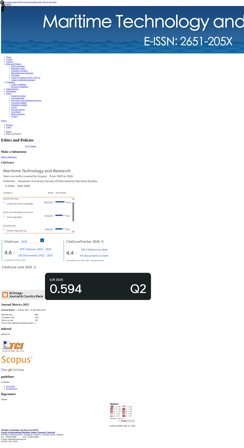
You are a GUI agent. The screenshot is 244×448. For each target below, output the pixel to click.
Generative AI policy (19, 71)
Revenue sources (18, 109)
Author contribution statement (23, 80)
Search (3, 121)
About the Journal (18, 96)
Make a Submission (9, 157)
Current (9, 59)
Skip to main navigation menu (30, 2)
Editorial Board (12, 89)
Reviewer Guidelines (19, 87)
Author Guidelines (18, 84)
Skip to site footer (50, 2)
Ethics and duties (18, 66)
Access (14, 107)
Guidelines (10, 82)
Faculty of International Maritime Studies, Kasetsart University (28, 432)
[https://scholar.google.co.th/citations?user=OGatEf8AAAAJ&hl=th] (13, 371)
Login (8, 127)
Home (8, 57)
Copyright (15, 75)
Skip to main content (9, 2)
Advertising (16, 112)
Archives (9, 62)
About (8, 94)
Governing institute (19, 103)
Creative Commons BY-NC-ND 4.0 (25, 78)
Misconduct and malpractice (22, 73)
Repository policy (18, 68)
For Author (10, 386)
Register (9, 125)
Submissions (11, 91)
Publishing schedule (19, 105)
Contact (14, 116)
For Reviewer (11, 389)
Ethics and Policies (13, 64)
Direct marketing (18, 114)
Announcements (17, 98)
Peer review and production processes (26, 100)
